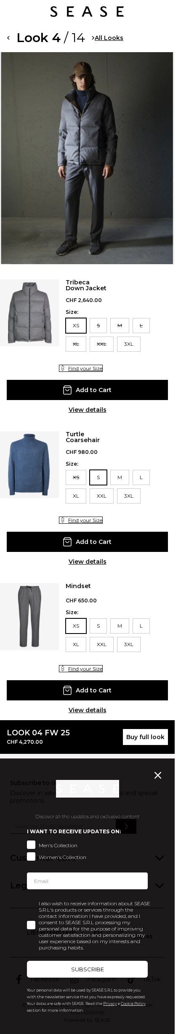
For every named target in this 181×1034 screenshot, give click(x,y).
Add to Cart (94, 390)
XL (76, 344)
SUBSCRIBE (87, 969)
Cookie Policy (133, 1003)
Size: (72, 312)
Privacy (110, 1003)
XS (76, 325)
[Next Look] (93, 38)
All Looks (109, 38)
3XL (128, 344)
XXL (101, 344)
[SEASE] (87, 11)
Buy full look (145, 737)
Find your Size (85, 368)
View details (87, 410)
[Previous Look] (8, 38)
